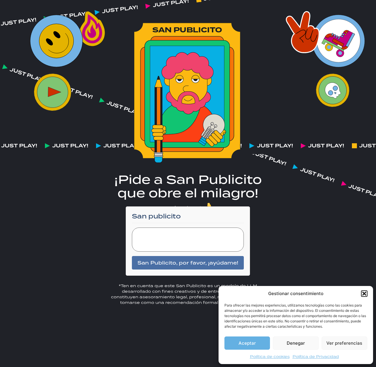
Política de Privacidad (316, 356)
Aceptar (247, 343)
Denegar (296, 343)
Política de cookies (270, 356)
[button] (364, 294)
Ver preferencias (344, 343)
